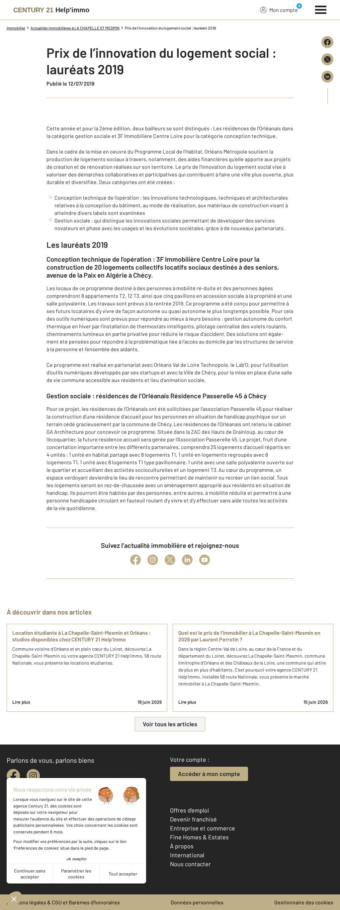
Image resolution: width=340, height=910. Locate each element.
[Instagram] (152, 559)
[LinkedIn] (187, 559)
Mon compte (283, 10)
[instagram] (33, 775)
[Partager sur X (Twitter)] (327, 59)
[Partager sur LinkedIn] (327, 77)
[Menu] (321, 9)
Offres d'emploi (189, 810)
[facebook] (13, 775)
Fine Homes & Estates (199, 837)
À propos (182, 846)
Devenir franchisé (193, 819)
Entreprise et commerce (202, 828)
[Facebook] (135, 559)
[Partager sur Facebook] (327, 42)
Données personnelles (197, 902)
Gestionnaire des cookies (303, 902)
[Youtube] (204, 559)
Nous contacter (190, 864)
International (187, 855)
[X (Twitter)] (170, 559)
